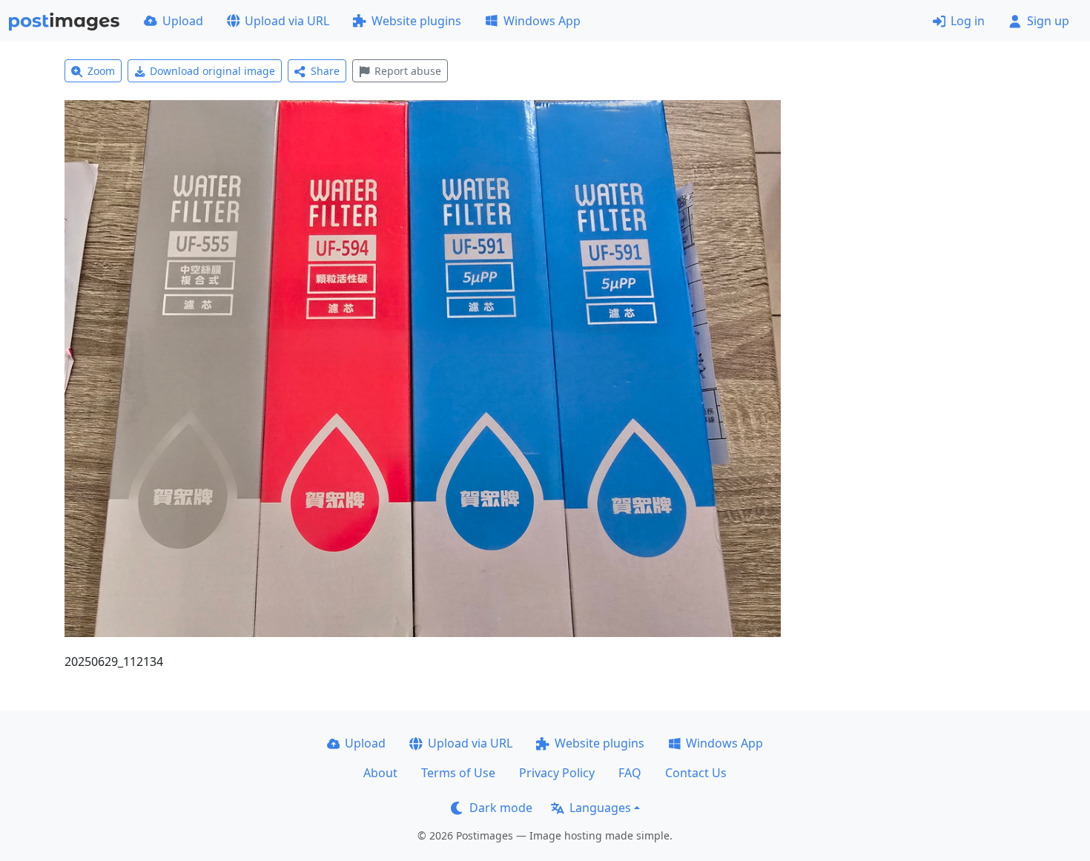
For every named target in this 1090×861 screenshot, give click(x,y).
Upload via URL (287, 21)
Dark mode (500, 807)
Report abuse (407, 71)
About (380, 773)
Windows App (542, 21)
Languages (600, 807)
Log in (968, 21)
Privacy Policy (557, 773)
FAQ (629, 773)
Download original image (212, 71)
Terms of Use (458, 773)
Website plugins (416, 21)
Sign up (1048, 21)
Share (325, 71)
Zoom (101, 71)
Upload (182, 21)
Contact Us (696, 773)
